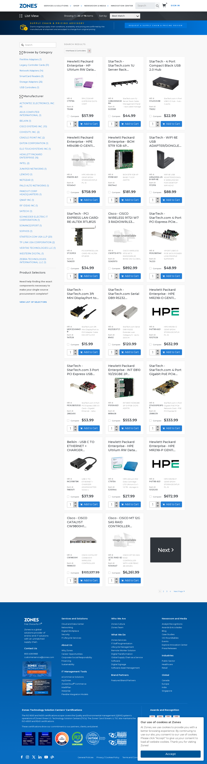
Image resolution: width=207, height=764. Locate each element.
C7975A (112, 481)
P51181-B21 (113, 177)
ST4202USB (154, 101)
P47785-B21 (154, 481)
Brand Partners (120, 675)
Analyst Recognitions (172, 624)
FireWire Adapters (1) (31, 59)
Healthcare (167, 664)
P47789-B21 (154, 329)
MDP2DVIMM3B (74, 330)
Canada (165, 680)
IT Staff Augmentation (121, 643)
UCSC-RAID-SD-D (115, 558)
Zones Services (118, 640)
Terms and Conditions (132, 757)
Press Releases (169, 648)
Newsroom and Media (174, 618)
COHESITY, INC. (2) (30, 132)
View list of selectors (33, 302)
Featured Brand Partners (123, 680)
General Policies (85, 757)
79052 (152, 109)
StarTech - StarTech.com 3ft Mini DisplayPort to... (83, 294)
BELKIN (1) (25, 121)
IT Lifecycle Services (71, 638)
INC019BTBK (73, 481)
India (164, 687)
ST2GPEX (71, 253)
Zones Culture (118, 624)
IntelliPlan (66, 687)
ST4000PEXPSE (156, 406)
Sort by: (112, 16)
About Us (67, 645)
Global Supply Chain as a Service (127, 657)
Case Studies (168, 634)
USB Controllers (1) (29, 87)
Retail (164, 668)
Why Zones (67, 650)
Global (165, 675)
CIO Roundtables (170, 638)
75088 (70, 109)
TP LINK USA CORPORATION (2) (37, 242)
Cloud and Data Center (73, 624)
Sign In (175, 5)
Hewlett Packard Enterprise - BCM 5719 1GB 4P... (121, 142)
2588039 (153, 413)
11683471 (71, 490)
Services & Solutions (56, 6)
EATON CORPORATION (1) (34, 143)
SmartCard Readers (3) (31, 76)
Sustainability (68, 664)
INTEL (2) (24, 163)
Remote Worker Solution (123, 650)
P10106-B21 (113, 405)
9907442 (112, 185)
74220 (152, 261)
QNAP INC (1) (27, 200)
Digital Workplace (70, 631)
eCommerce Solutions (73, 677)
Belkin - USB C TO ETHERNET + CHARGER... (80, 446)
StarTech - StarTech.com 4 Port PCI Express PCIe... (165, 218)
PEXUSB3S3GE (74, 405)
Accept (170, 754)
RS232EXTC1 (114, 329)
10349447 (112, 566)
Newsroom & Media (95, 6)
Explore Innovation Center (174, 645)
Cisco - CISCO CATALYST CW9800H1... (77, 522)
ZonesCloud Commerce (74, 684)
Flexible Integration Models (75, 694)
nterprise (66, 691)
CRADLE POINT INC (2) (32, 137)
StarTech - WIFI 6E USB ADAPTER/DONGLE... (165, 142)
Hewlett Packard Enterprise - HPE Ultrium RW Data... (122, 446)
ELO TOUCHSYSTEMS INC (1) (35, 149)
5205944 (112, 490)
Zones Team (117, 627)
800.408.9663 (31, 654)
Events (165, 641)
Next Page (179, 591)
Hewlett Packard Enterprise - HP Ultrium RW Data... (81, 65)
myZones (66, 680)
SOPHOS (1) (26, 231)
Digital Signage (118, 664)
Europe (165, 684)
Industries (167, 655)
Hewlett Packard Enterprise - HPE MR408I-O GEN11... (81, 142)
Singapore (167, 691)
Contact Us (30, 648)
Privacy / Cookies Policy (108, 757)
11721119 (152, 185)
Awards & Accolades (172, 627)
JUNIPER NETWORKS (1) (33, 168)
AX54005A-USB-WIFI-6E (155, 178)
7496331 (71, 261)
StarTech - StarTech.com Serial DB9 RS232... (123, 294)
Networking (67, 627)
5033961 (112, 109)
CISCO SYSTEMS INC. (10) (33, 126)
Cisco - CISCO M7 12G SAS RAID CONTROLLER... (124, 522)
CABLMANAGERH (115, 102)
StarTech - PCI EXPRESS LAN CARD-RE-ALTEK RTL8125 (83, 218)
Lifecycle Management (122, 647)
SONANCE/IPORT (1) (31, 225)
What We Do (118, 634)
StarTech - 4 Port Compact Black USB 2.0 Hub (165, 65)
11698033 (71, 566)
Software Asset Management (125, 668)
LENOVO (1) (26, 174)
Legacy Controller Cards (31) (34, 65)
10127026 (153, 337)
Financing (66, 661)
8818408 (112, 413)
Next (164, 549)
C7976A (70, 101)
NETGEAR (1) (26, 180)
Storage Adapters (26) (31, 81)
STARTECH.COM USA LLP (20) (36, 236)
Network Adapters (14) (31, 70)
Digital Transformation (122, 654)
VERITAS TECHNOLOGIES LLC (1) (38, 248)
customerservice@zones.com (37, 657)
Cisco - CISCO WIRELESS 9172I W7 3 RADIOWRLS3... (123, 218)
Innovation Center (122, 6)
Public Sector (168, 661)
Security (66, 634)
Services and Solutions (75, 618)
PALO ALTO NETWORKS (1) (34, 185)
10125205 (153, 490)
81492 (111, 337)
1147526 (70, 337)
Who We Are (118, 618)
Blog (164, 631)
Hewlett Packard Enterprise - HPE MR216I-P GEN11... (162, 446)
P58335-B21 (72, 177)
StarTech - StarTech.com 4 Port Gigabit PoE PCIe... (165, 370)
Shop (76, 6)
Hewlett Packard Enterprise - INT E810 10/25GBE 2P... (124, 370)
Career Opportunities (72, 654)
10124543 (71, 185)
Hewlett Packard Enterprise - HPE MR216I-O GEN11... (162, 294)
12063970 (112, 261)
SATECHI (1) (26, 211)
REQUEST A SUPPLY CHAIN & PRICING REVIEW (156, 25)
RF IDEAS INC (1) (29, 205)
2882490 (71, 413)
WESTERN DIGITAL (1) (32, 253)
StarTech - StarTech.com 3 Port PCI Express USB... (83, 370)
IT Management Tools (74, 671)
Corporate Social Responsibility (77, 657)
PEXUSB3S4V (155, 253)
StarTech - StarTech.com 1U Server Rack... (121, 65)
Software (115, 661)
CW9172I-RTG (114, 253)
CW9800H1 (72, 557)
